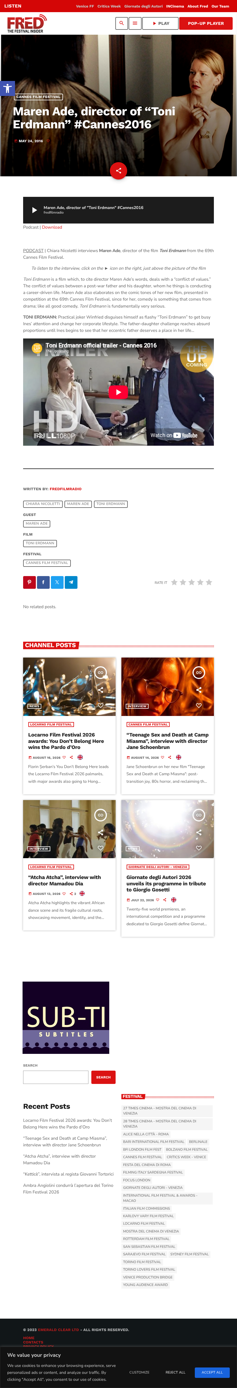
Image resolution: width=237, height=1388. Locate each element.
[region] (118, 1367)
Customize (139, 1372)
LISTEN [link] (12, 6)
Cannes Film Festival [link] (38, 97)
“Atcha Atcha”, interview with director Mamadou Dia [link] (64, 880)
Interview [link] (137, 706)
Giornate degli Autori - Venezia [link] (158, 867)
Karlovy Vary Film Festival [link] (148, 1216)
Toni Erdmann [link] (111, 504)
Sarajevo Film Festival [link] (144, 1254)
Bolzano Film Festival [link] (187, 1150)
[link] (7, 88)
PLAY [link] (160, 23)
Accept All (212, 1372)
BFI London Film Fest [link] (142, 1150)
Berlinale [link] (198, 1142)
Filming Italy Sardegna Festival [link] (153, 1172)
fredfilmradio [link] (66, 489)
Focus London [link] (136, 1180)
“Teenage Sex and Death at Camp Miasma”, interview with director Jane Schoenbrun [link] (168, 741)
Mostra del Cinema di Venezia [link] (151, 1231)
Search (30, 1065)
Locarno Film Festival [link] (51, 724)
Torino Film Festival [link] (142, 1262)
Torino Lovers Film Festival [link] (149, 1269)
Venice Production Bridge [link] (148, 1277)
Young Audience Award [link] (145, 1285)
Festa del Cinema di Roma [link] (147, 1165)
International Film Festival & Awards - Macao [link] (160, 1198)
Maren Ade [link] (78, 504)
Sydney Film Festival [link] (189, 1254)
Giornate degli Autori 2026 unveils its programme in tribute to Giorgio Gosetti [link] (166, 883)
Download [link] (52, 227)
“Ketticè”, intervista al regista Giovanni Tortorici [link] (68, 1174)
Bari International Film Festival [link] (153, 1142)
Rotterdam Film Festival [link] (146, 1239)
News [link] (34, 706)
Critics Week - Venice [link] (186, 1157)
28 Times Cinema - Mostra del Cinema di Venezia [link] (159, 1124)
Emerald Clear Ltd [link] (58, 1330)
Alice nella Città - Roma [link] (146, 1134)
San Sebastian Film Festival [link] (149, 1247)
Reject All (175, 1372)
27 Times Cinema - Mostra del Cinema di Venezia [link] (159, 1111)
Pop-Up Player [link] (206, 23)
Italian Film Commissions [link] (146, 1208)
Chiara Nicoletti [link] (43, 504)
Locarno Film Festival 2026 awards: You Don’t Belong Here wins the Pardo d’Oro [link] (66, 741)
